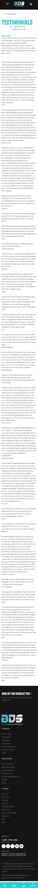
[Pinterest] (17, 846)
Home (4, 14)
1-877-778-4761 (9, 840)
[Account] (14, 884)
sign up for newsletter (16, 694)
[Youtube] (21, 846)
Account (14, 886)
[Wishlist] (33, 884)
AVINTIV (22, 878)
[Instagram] (8, 846)
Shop (4, 886)
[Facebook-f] (4, 846)
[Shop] (5, 884)
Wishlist (33, 886)
